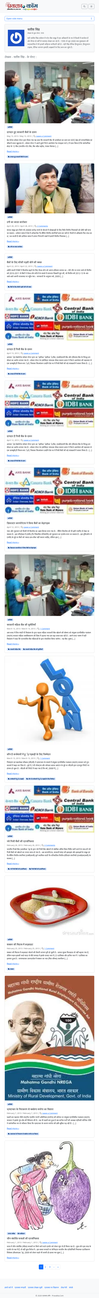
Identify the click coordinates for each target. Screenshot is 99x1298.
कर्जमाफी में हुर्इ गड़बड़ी (17, 779)
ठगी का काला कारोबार (16, 247)
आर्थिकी (10, 127)
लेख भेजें (64, 1287)
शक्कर (12, 969)
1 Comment (45, 628)
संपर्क (71, 1287)
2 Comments (42, 226)
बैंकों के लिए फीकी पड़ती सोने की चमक (20, 287)
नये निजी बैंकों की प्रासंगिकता (18, 869)
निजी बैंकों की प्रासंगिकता (38, 869)
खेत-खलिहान (21, 1233)
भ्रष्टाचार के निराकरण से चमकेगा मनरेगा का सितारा (24, 1134)
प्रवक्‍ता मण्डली (20, 1287)
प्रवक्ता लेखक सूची (35, 1287)
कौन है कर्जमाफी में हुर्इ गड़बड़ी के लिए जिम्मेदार (41, 779)
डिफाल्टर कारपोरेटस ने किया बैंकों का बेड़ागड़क (23, 548)
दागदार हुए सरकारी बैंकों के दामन (19, 157)
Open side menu (14, 18)
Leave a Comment (43, 136)
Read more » (13, 151)
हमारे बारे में (9, 1287)
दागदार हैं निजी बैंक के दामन (17, 374)
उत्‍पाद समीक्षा (11, 1233)
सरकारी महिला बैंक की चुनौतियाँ (34, 649)
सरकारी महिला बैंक (15, 649)
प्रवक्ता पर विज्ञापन (51, 1287)
